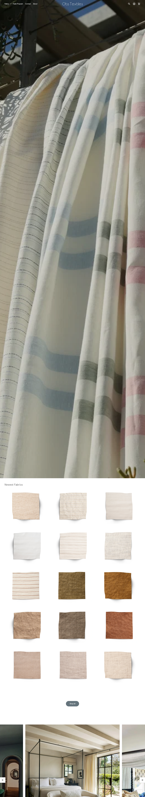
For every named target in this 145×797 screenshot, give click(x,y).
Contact (28, 4)
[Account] (134, 3)
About (35, 4)
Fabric (7, 4)
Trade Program (18, 4)
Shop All (72, 704)
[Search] (129, 3)
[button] (2, 780)
